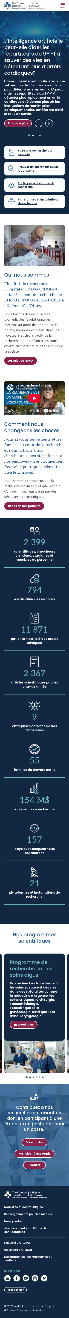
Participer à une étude (34, 1154)
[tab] (29, 135)
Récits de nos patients (24, 506)
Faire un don (35, 1142)
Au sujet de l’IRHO (20, 361)
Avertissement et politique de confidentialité (25, 1230)
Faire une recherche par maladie (35, 152)
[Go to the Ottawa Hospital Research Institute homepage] (24, 5)
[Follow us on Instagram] (35, 1278)
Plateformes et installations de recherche (38, 201)
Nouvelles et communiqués (23, 1207)
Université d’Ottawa (18, 1250)
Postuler (34, 1165)
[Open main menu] (63, 5)
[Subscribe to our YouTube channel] (26, 1278)
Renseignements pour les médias (28, 1214)
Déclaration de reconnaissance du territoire (28, 1258)
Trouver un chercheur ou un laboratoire (38, 169)
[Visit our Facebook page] (16, 1278)
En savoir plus (18, 123)
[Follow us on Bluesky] (44, 1278)
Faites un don (15, 1290)
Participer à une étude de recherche (36, 185)
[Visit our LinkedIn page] (7, 1278)
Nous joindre (13, 1221)
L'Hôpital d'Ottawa (17, 1243)
